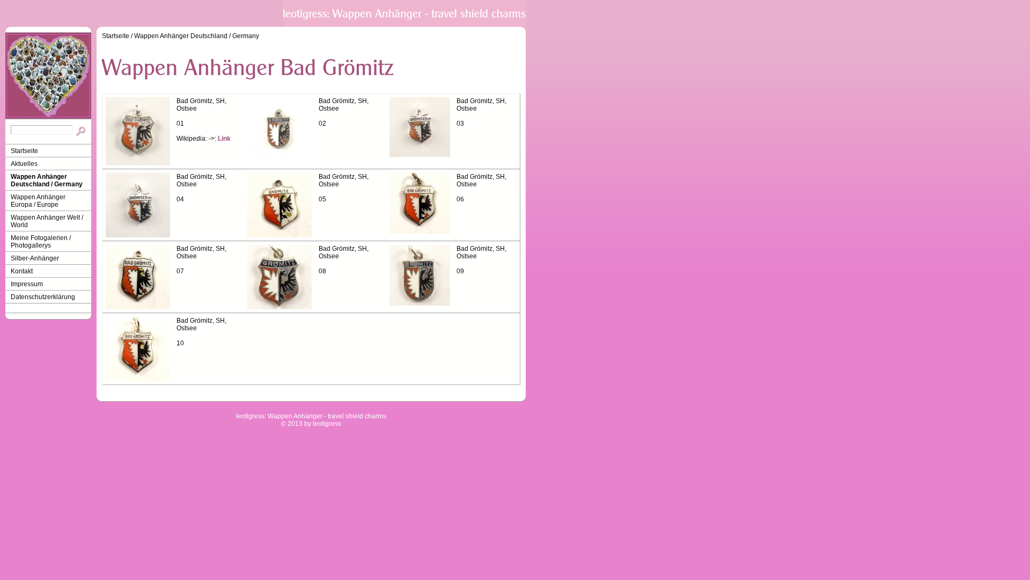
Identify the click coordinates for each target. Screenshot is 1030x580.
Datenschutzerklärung (43, 297)
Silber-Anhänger (35, 258)
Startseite (24, 151)
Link (224, 138)
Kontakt (22, 271)
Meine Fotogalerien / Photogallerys (41, 241)
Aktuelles (24, 164)
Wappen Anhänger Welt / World (47, 221)
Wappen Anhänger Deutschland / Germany (47, 180)
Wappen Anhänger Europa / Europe (38, 200)
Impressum (27, 284)
